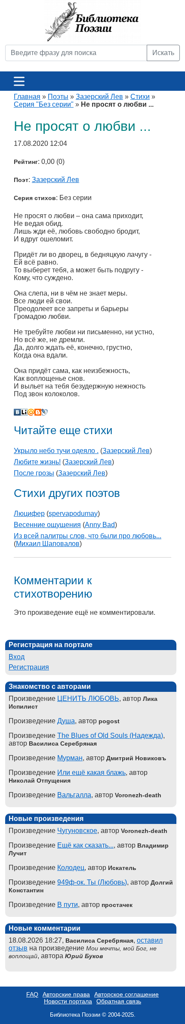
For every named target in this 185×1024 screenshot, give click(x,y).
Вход (17, 656)
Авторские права (66, 994)
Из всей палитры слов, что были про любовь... (87, 536)
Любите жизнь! (37, 462)
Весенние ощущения (47, 524)
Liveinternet (24, 412)
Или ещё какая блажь (91, 772)
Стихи (140, 96)
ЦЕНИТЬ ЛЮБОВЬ (88, 698)
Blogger (37, 412)
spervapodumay (73, 513)
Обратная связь (118, 1001)
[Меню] (19, 81)
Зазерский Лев (99, 96)
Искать (163, 52)
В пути (67, 904)
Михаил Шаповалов (48, 543)
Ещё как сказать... (85, 845)
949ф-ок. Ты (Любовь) (92, 882)
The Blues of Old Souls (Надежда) (110, 735)
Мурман (70, 758)
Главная (27, 96)
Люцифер (29, 513)
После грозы (34, 473)
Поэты (58, 96)
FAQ (32, 994)
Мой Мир (31, 412)
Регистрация (29, 667)
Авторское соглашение (126, 994)
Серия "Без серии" (44, 104)
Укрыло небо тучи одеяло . (56, 450)
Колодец (70, 867)
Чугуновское (77, 830)
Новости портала (68, 1001)
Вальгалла (74, 795)
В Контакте (17, 412)
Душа (66, 721)
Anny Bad (100, 524)
